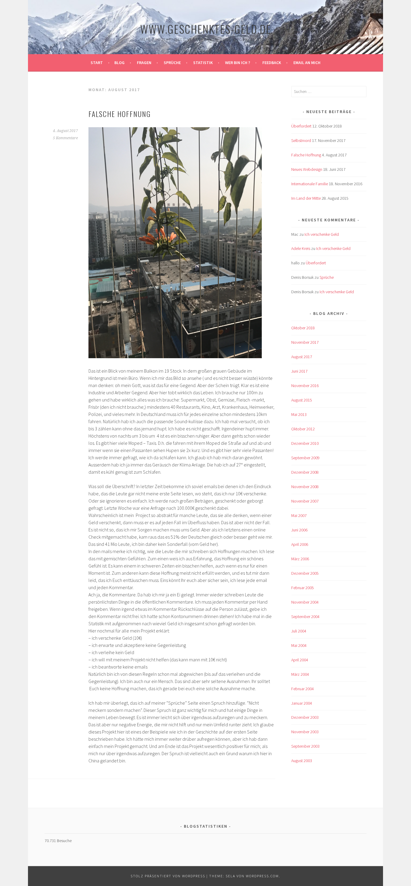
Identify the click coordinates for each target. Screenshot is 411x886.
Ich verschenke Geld (321, 234)
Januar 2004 (301, 703)
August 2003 (301, 760)
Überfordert (301, 126)
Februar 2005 (302, 587)
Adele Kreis (300, 248)
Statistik (203, 62)
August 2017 (301, 356)
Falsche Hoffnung (119, 113)
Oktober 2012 (303, 429)
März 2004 (300, 674)
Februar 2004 (302, 688)
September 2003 (305, 746)
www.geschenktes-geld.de (205, 29)
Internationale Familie (309, 183)
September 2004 (305, 616)
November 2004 (305, 602)
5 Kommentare (65, 138)
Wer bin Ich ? (237, 62)
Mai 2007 (299, 515)
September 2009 (305, 457)
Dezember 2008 (305, 472)
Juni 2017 (299, 371)
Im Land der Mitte (306, 198)
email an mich (306, 62)
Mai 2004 (299, 645)
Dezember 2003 (305, 717)
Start (97, 62)
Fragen (144, 62)
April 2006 (299, 544)
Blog (119, 62)
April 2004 (299, 660)
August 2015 (301, 400)
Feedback (271, 62)
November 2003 (305, 731)
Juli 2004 (298, 631)
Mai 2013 (299, 414)
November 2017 (305, 342)
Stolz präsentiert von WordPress (168, 876)
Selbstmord (301, 140)
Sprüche (172, 62)
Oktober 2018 (303, 328)
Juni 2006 (299, 530)
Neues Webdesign (306, 169)
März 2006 (300, 558)
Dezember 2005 (305, 573)
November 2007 (305, 501)
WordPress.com (262, 876)
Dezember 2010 (305, 443)
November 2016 (305, 385)
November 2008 (305, 486)
